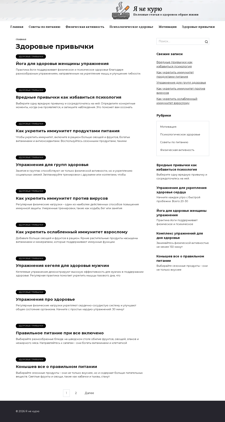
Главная (16, 27)
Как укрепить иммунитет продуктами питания (68, 131)
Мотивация (168, 27)
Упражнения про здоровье (45, 299)
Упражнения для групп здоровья (52, 164)
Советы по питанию (44, 27)
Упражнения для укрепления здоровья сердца (181, 190)
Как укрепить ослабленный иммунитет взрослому (72, 231)
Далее (89, 393)
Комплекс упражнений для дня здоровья (179, 236)
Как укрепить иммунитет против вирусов (62, 198)
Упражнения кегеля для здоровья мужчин (62, 265)
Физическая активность (85, 27)
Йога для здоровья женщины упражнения (62, 63)
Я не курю (147, 9)
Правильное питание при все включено (60, 332)
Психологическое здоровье (131, 27)
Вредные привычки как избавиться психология (68, 97)
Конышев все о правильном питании (56, 366)
